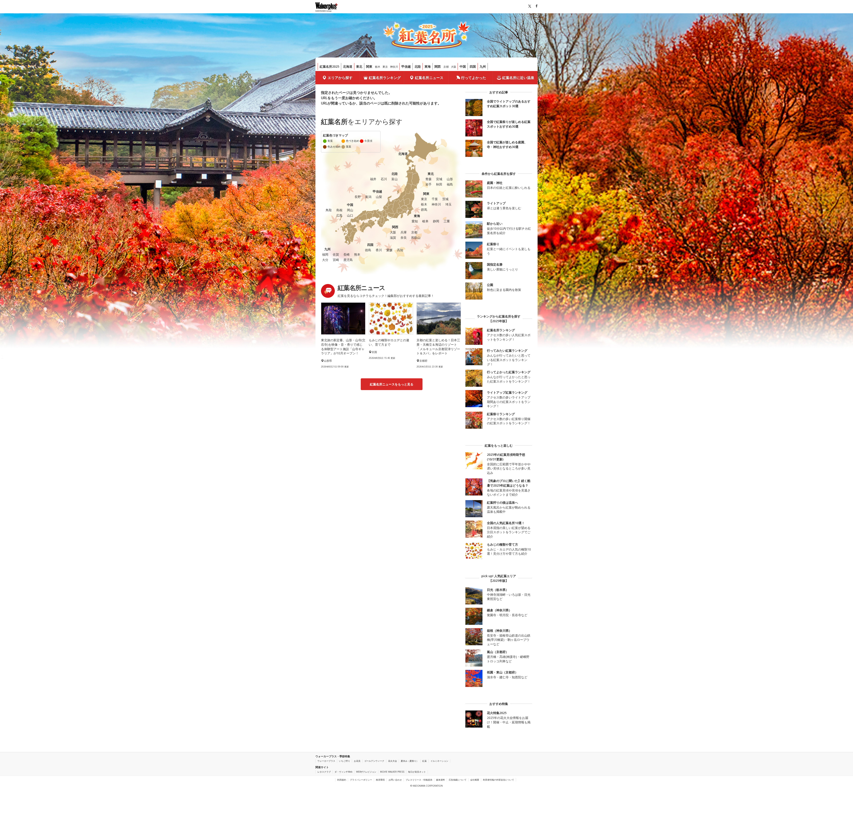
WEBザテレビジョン (366, 771)
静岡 (436, 221)
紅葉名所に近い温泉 (518, 77)
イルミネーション (439, 760)
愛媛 (389, 250)
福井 (373, 179)
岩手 (428, 184)
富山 (394, 179)
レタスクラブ (324, 771)
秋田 (439, 184)
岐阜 (425, 221)
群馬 (424, 209)
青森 (428, 179)
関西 (437, 66)
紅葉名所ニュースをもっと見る (391, 384)
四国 (473, 66)
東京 (385, 67)
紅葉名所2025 (329, 66)
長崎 (346, 254)
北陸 (418, 66)
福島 (450, 184)
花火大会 (392, 760)
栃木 (377, 67)
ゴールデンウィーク (374, 760)
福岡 (325, 254)
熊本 (357, 254)
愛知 (415, 221)
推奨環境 (380, 779)
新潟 (368, 197)
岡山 (350, 210)
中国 (463, 66)
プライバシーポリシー (361, 779)
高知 (400, 250)
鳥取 (329, 210)
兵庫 (404, 232)
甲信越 (406, 66)
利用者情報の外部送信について (498, 779)
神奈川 (394, 67)
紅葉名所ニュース (429, 77)
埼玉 (448, 204)
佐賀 (336, 254)
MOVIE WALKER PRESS (392, 771)
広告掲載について (457, 779)
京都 (446, 67)
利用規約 (341, 779)
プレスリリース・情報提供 (419, 779)
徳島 (368, 250)
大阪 (453, 67)
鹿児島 (348, 260)
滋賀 (393, 237)
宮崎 (336, 260)
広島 (339, 215)
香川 (379, 250)
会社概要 (474, 779)
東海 (428, 66)
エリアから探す (340, 77)
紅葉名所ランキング (385, 77)
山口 (350, 215)
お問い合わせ (395, 779)
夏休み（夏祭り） (410, 760)
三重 (447, 221)
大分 (325, 260)
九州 (483, 66)
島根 (339, 210)
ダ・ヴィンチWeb (343, 771)
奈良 (404, 237)
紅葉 (424, 760)
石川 (384, 179)
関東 (369, 66)
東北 (359, 66)
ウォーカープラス (326, 760)
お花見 (357, 760)
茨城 (445, 199)
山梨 (379, 197)
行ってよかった (473, 77)
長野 (358, 197)
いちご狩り (344, 760)
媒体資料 (440, 779)
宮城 (439, 179)
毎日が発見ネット (417, 771)
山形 (450, 179)
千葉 (435, 199)
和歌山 (416, 237)
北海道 (347, 66)
